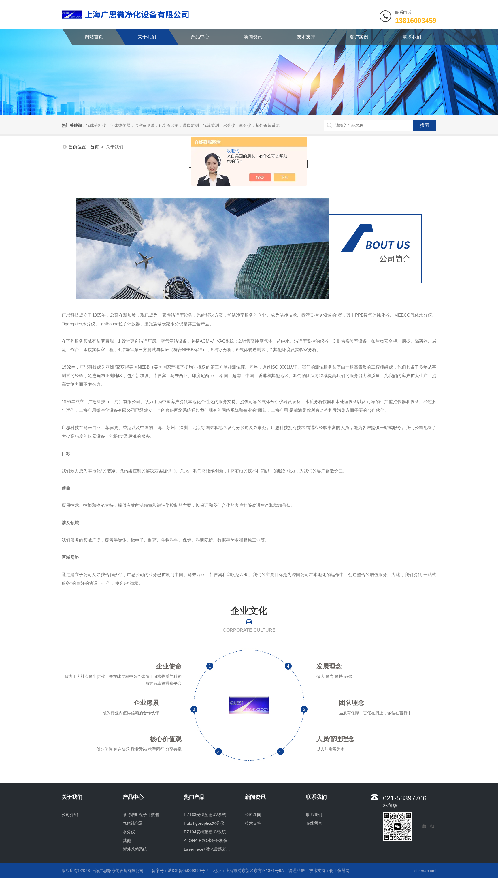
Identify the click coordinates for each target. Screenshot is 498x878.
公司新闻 (253, 814)
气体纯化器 (133, 823)
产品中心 (200, 36)
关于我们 (147, 36)
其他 (127, 840)
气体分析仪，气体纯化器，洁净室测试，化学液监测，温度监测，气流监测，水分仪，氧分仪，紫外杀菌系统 (183, 125)
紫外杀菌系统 (135, 849)
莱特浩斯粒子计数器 (141, 814)
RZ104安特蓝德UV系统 (205, 832)
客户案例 (359, 36)
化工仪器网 (339, 870)
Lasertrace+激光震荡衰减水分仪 (208, 849)
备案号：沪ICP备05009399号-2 (180, 870)
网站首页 (94, 36)
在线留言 (314, 823)
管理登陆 (296, 870)
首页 (94, 146)
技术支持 (306, 36)
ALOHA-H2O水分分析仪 (205, 840)
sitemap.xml (425, 870)
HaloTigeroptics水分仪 (204, 823)
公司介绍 (70, 814)
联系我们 (412, 36)
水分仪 (129, 832)
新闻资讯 (253, 36)
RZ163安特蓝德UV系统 (205, 814)
